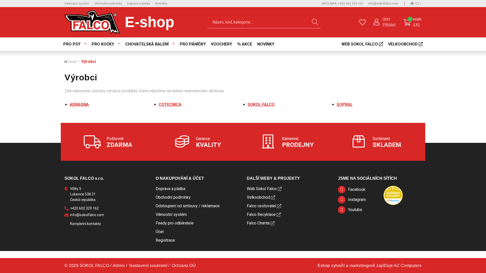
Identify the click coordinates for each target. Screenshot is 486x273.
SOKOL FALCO (261, 104)
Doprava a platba (138, 3)
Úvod (72, 62)
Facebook (357, 189)
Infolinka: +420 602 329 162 (342, 3)
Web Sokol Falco (359, 44)
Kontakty (161, 3)
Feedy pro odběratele (175, 223)
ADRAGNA (79, 104)
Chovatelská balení (147, 44)
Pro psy (71, 44)
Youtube (355, 209)
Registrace (165, 240)
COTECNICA (170, 104)
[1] (315, 22)
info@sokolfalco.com (383, 3)
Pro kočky (103, 44)
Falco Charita (258, 223)
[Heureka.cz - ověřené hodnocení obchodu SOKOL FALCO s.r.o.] (393, 195)
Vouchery (221, 44)
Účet (386, 19)
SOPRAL (345, 104)
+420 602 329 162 (84, 208)
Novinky (265, 44)
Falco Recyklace (261, 214)
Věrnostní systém (77, 3)
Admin (119, 265)
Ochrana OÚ (184, 265)
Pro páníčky (193, 44)
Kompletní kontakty (85, 224)
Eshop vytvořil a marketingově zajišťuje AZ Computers (369, 265)
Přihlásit (389, 24)
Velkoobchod (403, 44)
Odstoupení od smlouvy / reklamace (188, 205)
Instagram (357, 199)
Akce (247, 44)
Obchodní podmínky (108, 3)
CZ (417, 3)
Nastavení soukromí (148, 265)
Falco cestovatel (261, 205)
